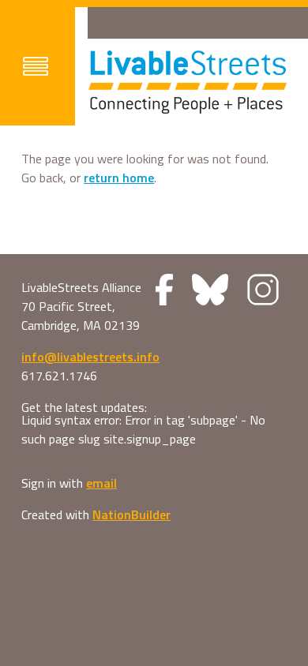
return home (119, 177)
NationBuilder (131, 514)
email (101, 482)
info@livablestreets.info (90, 356)
